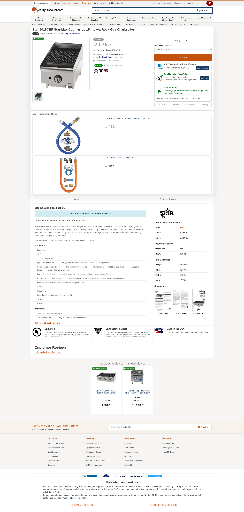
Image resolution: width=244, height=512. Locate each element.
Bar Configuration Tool (95, 461)
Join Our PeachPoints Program (67, 3)
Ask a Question (190, 105)
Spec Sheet (161, 105)
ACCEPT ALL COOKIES (82, 505)
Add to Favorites (74, 34)
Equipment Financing (94, 443)
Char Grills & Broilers (115, 24)
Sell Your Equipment (94, 465)
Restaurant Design (93, 452)
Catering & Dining (112, 18)
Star (36, 34)
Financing (87, 3)
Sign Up (204, 427)
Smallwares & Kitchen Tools (167, 19)
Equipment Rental (93, 448)
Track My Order (168, 452)
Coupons (51, 465)
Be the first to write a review (49, 352)
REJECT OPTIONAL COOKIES (162, 505)
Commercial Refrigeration (58, 19)
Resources (167, 3)
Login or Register (42, 3)
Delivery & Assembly (94, 456)
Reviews (168, 199)
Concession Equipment (131, 19)
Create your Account (170, 448)
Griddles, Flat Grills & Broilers (93, 24)
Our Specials (53, 456)
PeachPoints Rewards (133, 461)
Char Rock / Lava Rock (178, 24)
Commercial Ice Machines (76, 19)
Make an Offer (54, 461)
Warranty (176, 105)
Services (157, 3)
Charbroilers (142, 24)
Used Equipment (204, 18)
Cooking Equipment (72, 24)
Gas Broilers (130, 24)
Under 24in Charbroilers (158, 24)
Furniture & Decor (149, 18)
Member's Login (168, 443)
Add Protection (202, 68)
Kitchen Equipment (39, 19)
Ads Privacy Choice (52, 492)
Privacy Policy (68, 498)
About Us (128, 443)
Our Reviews (129, 448)
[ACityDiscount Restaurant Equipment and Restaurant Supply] (47, 10)
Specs (76, 199)
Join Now (204, 78)
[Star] (167, 213)
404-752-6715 (101, 3)
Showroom (178, 3)
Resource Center (131, 452)
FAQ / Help (128, 456)
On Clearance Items (186, 19)
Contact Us (189, 3)
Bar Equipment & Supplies (94, 19)
